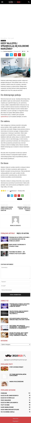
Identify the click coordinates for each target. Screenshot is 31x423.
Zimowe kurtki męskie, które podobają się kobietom (7, 209)
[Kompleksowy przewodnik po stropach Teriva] (4, 246)
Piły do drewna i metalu (7, 412)
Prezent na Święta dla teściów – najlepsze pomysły (23, 209)
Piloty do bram (5, 405)
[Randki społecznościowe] (4, 383)
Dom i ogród (3, 40)
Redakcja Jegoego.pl (7, 51)
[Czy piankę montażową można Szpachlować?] (4, 376)
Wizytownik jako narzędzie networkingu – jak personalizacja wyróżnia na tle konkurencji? (19, 327)
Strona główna (4, 38)
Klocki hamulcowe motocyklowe (10, 409)
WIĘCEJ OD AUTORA (23, 233)
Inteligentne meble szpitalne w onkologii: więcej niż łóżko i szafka (19, 319)
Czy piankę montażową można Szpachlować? (17, 375)
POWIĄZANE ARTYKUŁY (8, 233)
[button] (29, 2)
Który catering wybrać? (16, 367)
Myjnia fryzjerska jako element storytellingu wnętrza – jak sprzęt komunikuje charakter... (18, 334)
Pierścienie (4, 393)
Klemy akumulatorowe (7, 407)
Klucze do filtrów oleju (7, 398)
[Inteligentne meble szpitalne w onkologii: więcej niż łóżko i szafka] (4, 320)
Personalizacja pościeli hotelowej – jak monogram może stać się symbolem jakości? (19, 239)
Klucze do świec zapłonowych (9, 402)
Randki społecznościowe (16, 381)
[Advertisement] (15, 20)
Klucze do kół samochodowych (9, 395)
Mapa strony (15, 418)
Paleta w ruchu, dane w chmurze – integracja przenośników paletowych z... (19, 312)
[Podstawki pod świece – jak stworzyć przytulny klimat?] (4, 253)
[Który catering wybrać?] (4, 369)
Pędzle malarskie (6, 400)
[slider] (5, 191)
